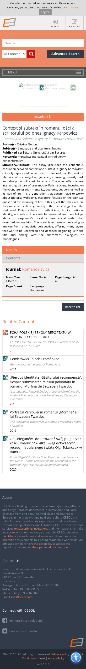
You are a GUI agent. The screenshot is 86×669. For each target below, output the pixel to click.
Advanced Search (65, 53)
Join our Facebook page (26, 620)
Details (11, 249)
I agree (45, 12)
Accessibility (56, 658)
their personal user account (50, 547)
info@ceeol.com (21, 597)
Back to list (72, 307)
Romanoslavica (35, 269)
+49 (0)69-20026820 (25, 593)
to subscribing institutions (31, 528)
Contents (13, 258)
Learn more (70, 7)
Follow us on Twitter (23, 631)
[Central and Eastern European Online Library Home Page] (9, 22)
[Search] (31, 54)
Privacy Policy (60, 654)
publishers (9, 536)
